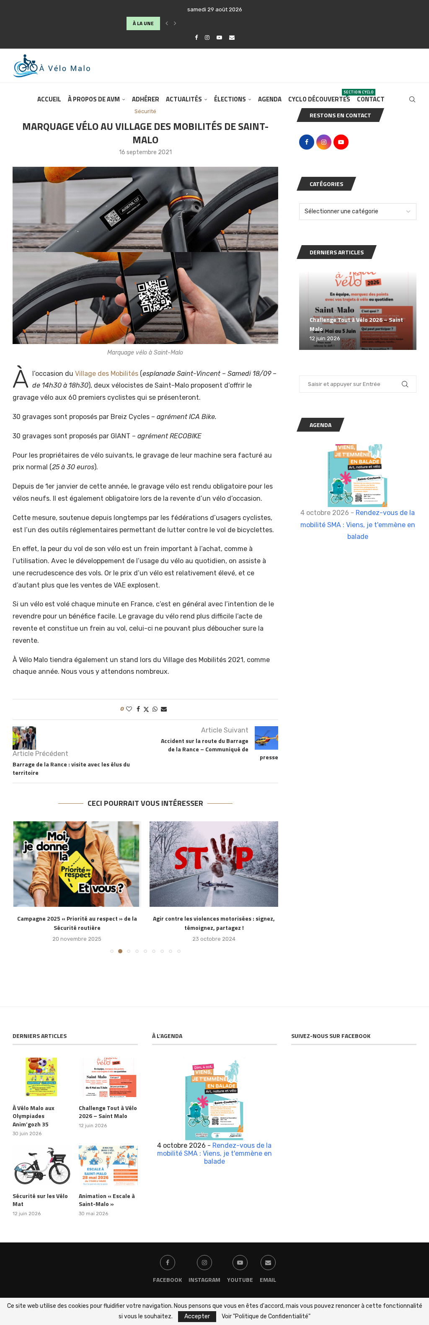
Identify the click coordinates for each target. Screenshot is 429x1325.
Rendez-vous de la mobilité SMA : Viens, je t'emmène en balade (357, 525)
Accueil (49, 99)
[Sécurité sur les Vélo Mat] (42, 1165)
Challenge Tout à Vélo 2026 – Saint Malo (108, 1112)
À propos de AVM (94, 99)
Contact (371, 99)
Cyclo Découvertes (319, 96)
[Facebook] (196, 37)
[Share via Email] (164, 709)
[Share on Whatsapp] (155, 709)
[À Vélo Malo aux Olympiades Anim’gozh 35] (42, 1077)
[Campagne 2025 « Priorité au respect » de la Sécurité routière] (77, 864)
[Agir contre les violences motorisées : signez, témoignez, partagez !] (214, 864)
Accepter (197, 1316)
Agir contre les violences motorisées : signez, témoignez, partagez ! (214, 923)
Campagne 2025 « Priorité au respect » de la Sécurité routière (77, 923)
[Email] (232, 37)
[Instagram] (207, 37)
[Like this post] (129, 709)
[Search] (412, 99)
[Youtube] (219, 37)
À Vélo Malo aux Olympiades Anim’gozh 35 (33, 1116)
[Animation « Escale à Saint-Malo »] (108, 1165)
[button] (166, 23)
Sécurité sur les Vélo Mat (40, 1200)
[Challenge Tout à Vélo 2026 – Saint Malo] (357, 311)
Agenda (270, 99)
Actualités (184, 99)
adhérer (145, 99)
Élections (230, 99)
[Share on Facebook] (138, 709)
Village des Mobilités (106, 374)
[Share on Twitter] (146, 709)
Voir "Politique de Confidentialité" (266, 1317)
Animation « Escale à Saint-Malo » (107, 1200)
